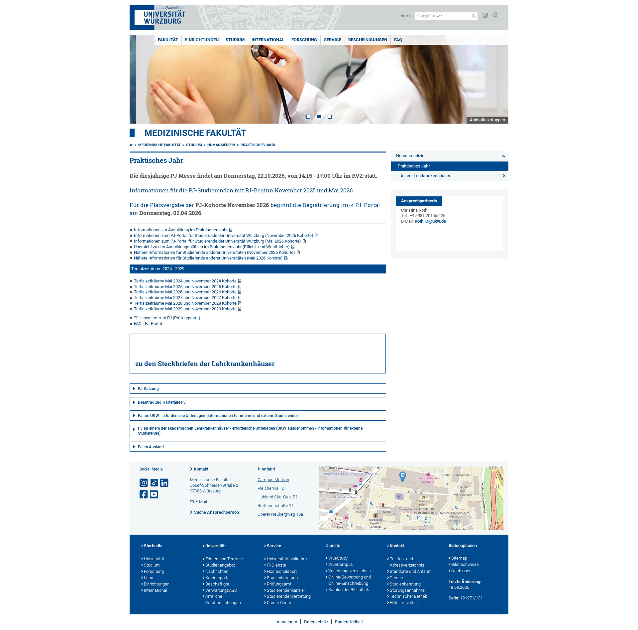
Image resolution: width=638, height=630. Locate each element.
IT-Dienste (276, 565)
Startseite (153, 545)
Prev (141, 79)
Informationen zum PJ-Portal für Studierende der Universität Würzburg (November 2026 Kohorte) (223, 235)
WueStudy (338, 558)
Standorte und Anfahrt (410, 571)
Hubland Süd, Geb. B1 (278, 496)
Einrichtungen (202, 39)
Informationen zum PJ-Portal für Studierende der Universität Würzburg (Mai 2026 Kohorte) (217, 241)
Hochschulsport (282, 571)
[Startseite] (131, 145)
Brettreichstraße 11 (276, 505)
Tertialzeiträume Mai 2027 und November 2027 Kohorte (185, 297)
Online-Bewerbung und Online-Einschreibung (349, 580)
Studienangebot (220, 565)
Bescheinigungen (367, 39)
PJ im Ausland (151, 447)
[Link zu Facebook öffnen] (144, 494)
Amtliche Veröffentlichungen (223, 599)
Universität (154, 558)
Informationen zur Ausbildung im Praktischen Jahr (181, 229)
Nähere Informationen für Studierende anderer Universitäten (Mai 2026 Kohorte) (208, 258)
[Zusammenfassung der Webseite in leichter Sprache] (485, 15)
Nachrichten (216, 571)
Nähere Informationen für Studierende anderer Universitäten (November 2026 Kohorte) (214, 252)
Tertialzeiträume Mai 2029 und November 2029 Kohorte (185, 308)
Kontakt (201, 469)
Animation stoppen (487, 119)
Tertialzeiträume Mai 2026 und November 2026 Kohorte (185, 291)
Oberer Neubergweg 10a (280, 514)
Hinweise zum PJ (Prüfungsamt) (170, 317)
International (268, 39)
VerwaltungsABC (221, 590)
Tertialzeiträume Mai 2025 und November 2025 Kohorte (185, 286)
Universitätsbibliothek (287, 558)
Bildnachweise (465, 564)
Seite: (454, 597)
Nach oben (461, 570)
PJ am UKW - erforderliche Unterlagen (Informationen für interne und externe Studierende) (218, 415)
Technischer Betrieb (408, 596)
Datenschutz (316, 621)
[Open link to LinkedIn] (164, 483)
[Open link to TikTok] (154, 483)
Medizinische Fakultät (195, 133)
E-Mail (201, 501)
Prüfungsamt (279, 583)
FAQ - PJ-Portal (148, 323)
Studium (235, 39)
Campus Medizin (273, 479)
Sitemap (459, 558)
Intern (405, 15)
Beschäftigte (217, 583)
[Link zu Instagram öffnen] (144, 483)
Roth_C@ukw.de (430, 221)
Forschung (304, 39)
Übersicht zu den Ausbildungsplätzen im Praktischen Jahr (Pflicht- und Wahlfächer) (212, 246)
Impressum (286, 621)
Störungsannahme (407, 590)
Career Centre (279, 602)
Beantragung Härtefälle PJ (162, 402)
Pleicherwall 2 (271, 488)
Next (496, 79)
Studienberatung (282, 577)
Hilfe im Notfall (404, 602)
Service (332, 39)
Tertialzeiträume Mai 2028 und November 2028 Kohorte (185, 303)
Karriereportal (218, 577)
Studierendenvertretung (289, 596)
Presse (396, 577)
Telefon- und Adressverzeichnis (407, 562)
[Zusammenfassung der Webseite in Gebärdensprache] (494, 15)
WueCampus (340, 564)
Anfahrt (268, 469)
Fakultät (168, 39)
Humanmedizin (221, 145)
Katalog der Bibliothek (348, 589)
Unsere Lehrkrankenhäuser (424, 175)
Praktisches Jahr (258, 145)
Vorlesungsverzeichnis (349, 570)
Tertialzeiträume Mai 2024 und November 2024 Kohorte (185, 280)
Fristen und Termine (224, 558)
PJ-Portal (367, 204)
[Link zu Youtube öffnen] (154, 494)
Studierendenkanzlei (286, 590)
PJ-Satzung (148, 388)
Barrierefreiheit (349, 621)
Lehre (149, 577)
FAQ (398, 39)
